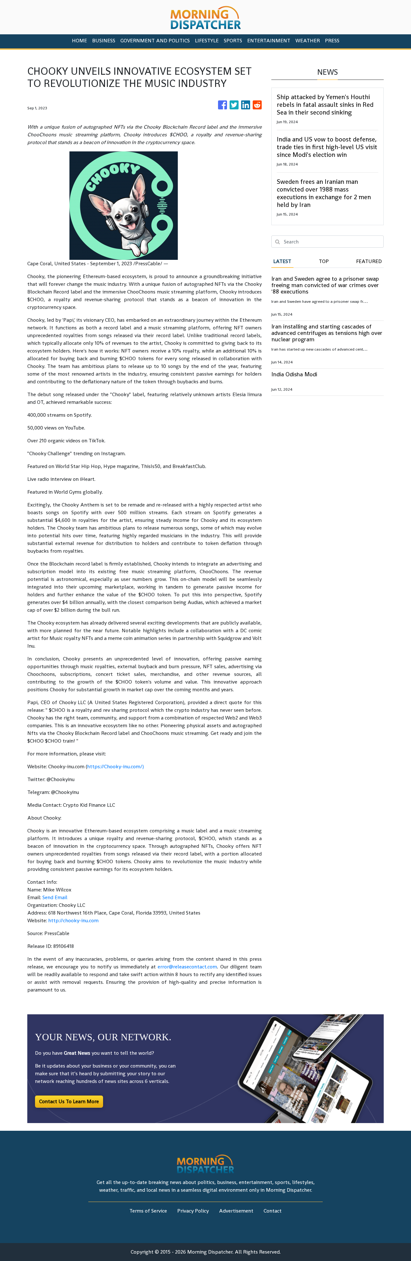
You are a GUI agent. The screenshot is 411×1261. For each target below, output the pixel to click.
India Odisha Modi (294, 374)
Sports (233, 40)
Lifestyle (207, 40)
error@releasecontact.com (187, 966)
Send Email (54, 897)
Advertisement (236, 1210)
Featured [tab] (369, 261)
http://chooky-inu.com (73, 920)
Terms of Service (148, 1210)
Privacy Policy (193, 1210)
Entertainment (268, 40)
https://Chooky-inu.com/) (115, 766)
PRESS (332, 40)
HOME (79, 40)
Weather (307, 40)
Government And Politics (155, 40)
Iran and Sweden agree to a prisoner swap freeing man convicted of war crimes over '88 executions (325, 285)
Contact (273, 1210)
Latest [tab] (282, 261)
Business (103, 40)
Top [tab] (324, 261)
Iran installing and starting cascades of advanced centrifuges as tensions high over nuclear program (326, 333)
